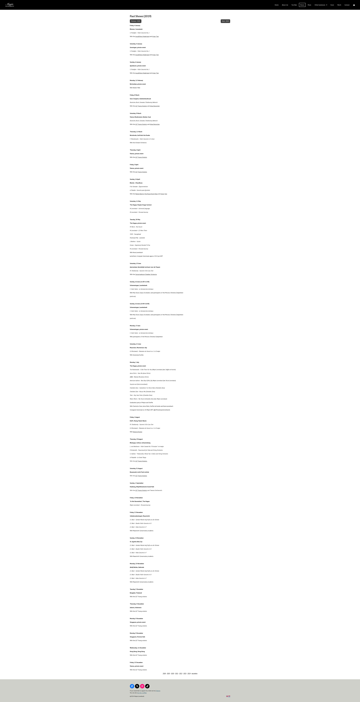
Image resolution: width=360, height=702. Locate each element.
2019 (168, 673)
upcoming (194, 673)
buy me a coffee (142, 693)
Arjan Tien (155, 36)
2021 (176, 673)
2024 (189, 673)
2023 (184, 673)
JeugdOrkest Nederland (142, 36)
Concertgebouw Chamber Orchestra (146, 274)
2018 (164, 673)
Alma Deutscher (155, 106)
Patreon (158, 691)
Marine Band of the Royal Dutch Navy (146, 194)
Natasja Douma (137, 432)
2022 (180, 673)
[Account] (354, 5)
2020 (172, 673)
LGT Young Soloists (141, 106)
